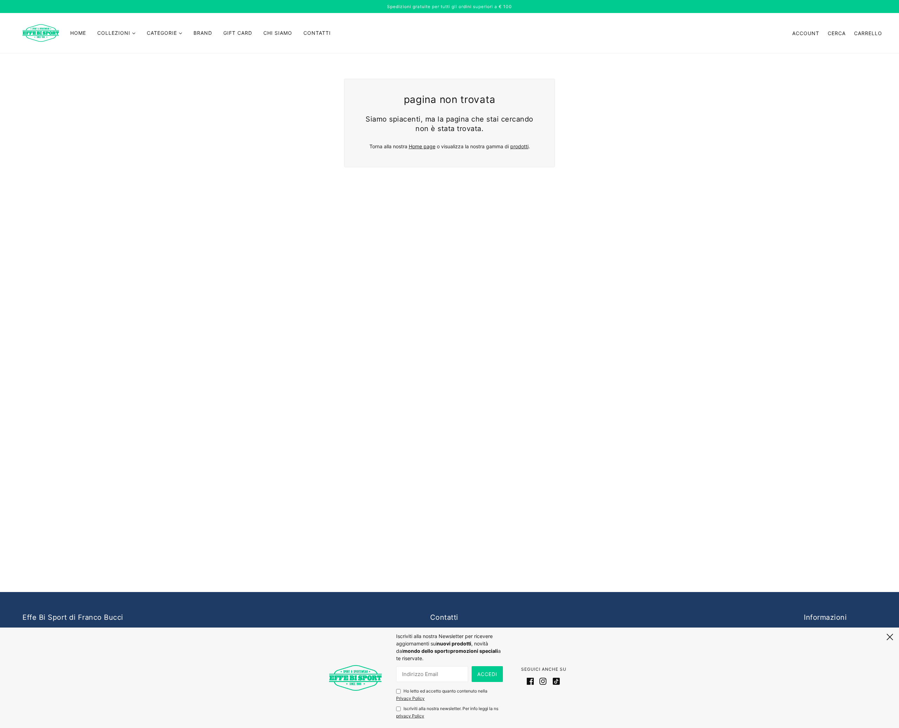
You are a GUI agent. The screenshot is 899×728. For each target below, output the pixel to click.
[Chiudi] (889, 635)
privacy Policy (410, 716)
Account (805, 33)
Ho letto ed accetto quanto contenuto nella (441, 694)
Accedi (487, 674)
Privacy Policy (410, 698)
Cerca (837, 33)
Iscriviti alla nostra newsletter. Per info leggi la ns (447, 712)
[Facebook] (532, 681)
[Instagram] (543, 681)
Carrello (868, 33)
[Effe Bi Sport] (40, 32)
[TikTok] (554, 681)
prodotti (519, 146)
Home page (422, 146)
